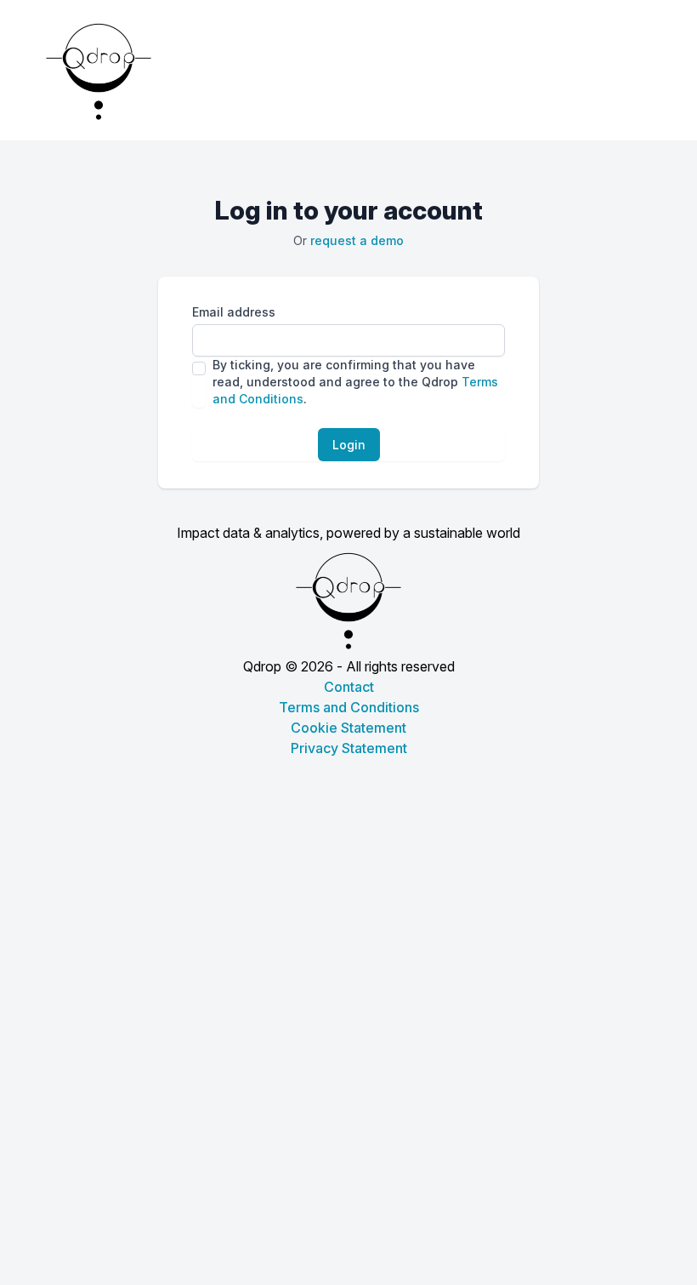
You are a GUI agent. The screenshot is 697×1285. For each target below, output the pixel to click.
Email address (233, 312)
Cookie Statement (348, 727)
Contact (349, 686)
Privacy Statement (349, 748)
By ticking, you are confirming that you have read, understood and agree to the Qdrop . (355, 381)
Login (349, 444)
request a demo (357, 240)
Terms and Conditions (349, 707)
